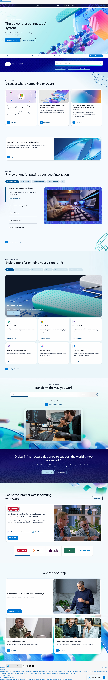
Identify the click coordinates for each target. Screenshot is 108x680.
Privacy (29, 679)
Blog (47, 671)
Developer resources (53, 671)
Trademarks (49, 679)
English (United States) (5, 675)
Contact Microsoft (22, 679)
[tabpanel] (53, 212)
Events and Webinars (69, 671)
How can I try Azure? (60, 68)
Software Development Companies (9, 671)
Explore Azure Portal (15, 666)
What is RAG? (72, 673)
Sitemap (15, 679)
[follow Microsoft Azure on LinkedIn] (30, 666)
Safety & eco (56, 679)
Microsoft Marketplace (24, 671)
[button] (22, 551)
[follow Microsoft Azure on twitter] (24, 666)
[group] (53, 523)
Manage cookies (35, 679)
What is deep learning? (36, 673)
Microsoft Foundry (15, 532)
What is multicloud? (11, 673)
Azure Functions (39, 532)
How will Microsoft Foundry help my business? (78, 68)
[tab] (12, 181)
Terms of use (43, 679)
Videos (98, 671)
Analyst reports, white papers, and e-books (85, 671)
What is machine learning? (23, 673)
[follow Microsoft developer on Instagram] (27, 666)
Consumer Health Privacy (6, 679)
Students (61, 671)
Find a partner (33, 671)
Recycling (61, 679)
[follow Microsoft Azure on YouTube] (33, 666)
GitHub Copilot (27, 532)
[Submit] (101, 63)
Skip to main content (5, 1)
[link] (9, 56)
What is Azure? (4, 667)
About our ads (68, 679)
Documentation (41, 671)
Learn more (77, 6)
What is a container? (64, 673)
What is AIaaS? (46, 673)
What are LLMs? (54, 673)
